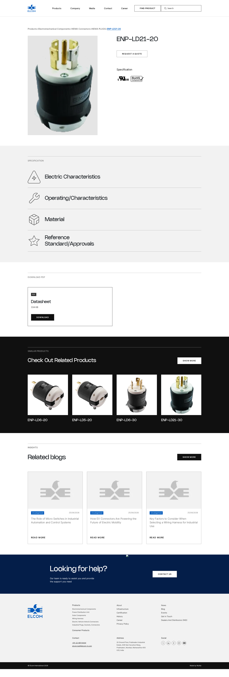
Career (124, 8)
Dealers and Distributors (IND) (174, 620)
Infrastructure (122, 609)
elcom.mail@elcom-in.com (82, 646)
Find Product (147, 8)
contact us (164, 574)
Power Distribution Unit (80, 612)
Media (92, 8)
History (120, 616)
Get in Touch (166, 616)
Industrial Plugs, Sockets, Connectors (86, 625)
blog (163, 609)
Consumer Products (80, 630)
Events (164, 613)
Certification (122, 613)
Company (75, 8)
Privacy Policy (123, 624)
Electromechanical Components (54, 29)
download (42, 317)
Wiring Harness (77, 618)
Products (56, 8)
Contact (108, 8)
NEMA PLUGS (98, 29)
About (119, 605)
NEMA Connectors (81, 29)
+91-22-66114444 (79, 643)
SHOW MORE (189, 361)
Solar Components (79, 615)
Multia (199, 666)
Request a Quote (132, 54)
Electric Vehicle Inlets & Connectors (85, 622)
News (163, 605)
